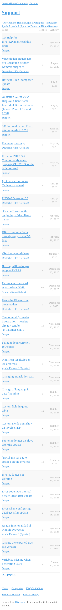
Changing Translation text (18, 376)
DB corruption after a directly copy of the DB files (16, 236)
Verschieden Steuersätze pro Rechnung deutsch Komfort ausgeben (17, 62)
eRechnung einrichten (15, 253)
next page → (9, 574)
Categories (17, 588)
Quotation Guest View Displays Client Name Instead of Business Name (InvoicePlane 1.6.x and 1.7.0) (17, 105)
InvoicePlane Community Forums (20, 3)
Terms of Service (11, 594)
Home (5, 588)
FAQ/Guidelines (34, 588)
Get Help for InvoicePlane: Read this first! (16, 41)
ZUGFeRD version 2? (15, 198)
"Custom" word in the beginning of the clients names (16, 215)
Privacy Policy (31, 594)
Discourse (20, 602)
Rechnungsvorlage (13, 143)
